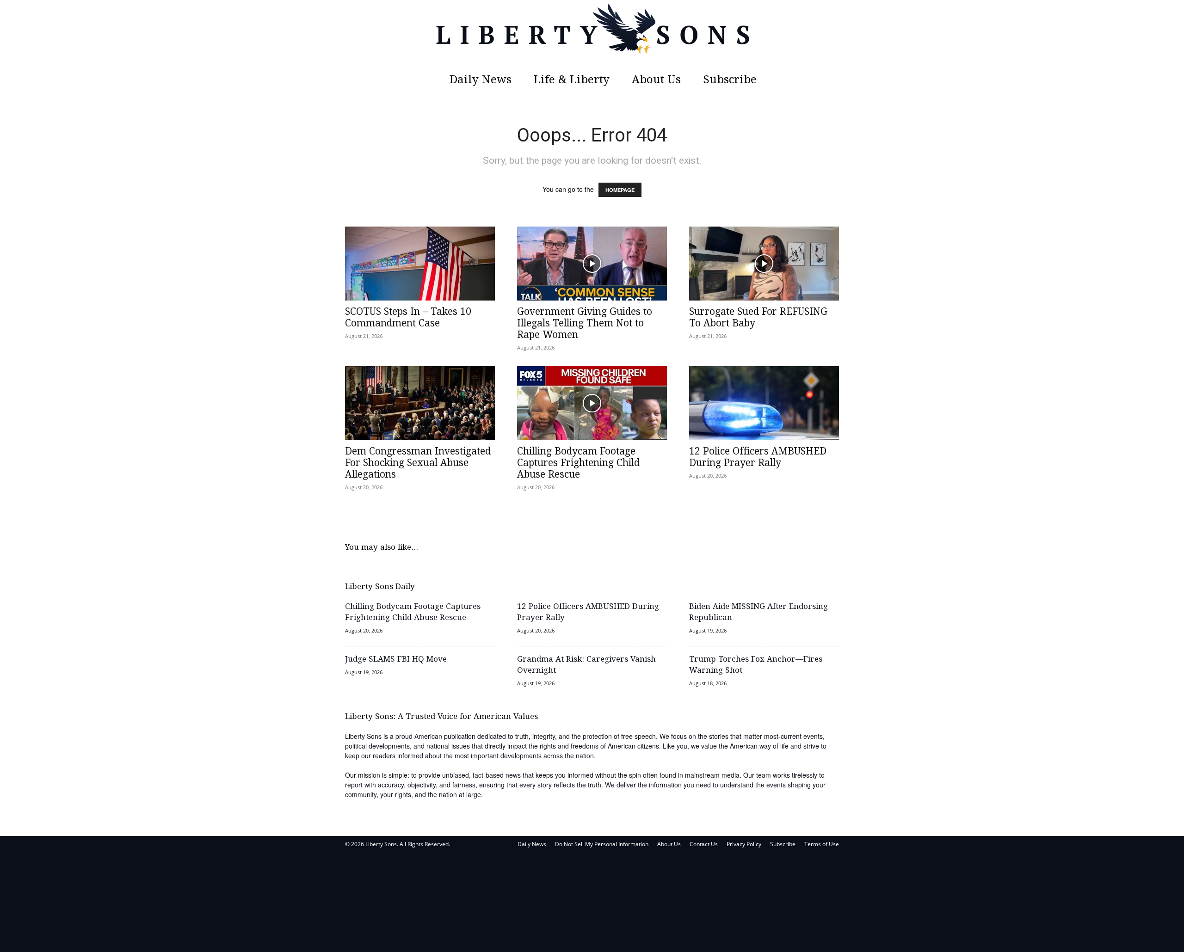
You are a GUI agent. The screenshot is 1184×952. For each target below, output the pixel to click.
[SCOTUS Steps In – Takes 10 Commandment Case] (420, 264)
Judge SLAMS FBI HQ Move (396, 659)
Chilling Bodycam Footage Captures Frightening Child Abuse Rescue (578, 463)
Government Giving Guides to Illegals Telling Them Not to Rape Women (584, 323)
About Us (656, 80)
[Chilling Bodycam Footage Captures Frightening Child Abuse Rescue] (592, 403)
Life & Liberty (572, 80)
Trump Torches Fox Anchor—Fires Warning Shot (755, 665)
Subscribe (730, 80)
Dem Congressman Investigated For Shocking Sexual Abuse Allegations (418, 463)
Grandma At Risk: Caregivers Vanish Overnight (586, 665)
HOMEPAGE (620, 189)
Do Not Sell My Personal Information (601, 844)
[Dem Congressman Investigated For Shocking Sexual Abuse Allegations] (420, 403)
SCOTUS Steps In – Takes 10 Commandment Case (408, 318)
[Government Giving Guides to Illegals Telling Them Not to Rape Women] (592, 264)
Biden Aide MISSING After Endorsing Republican (758, 612)
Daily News (481, 80)
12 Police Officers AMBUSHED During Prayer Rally (757, 457)
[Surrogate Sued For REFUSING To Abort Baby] (764, 264)
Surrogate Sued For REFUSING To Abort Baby (758, 318)
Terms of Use (821, 844)
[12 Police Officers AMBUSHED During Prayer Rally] (764, 403)
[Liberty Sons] (592, 34)
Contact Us (704, 844)
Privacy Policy (744, 844)
